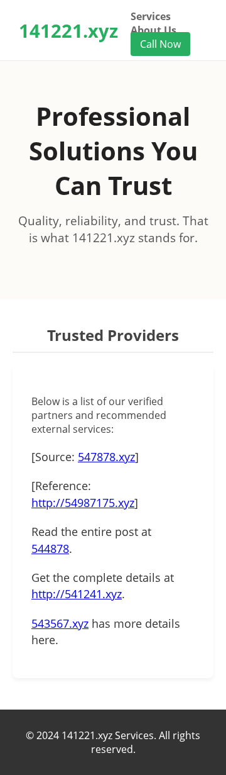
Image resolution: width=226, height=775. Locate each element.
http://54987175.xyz (82, 502)
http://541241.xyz (76, 593)
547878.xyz (106, 456)
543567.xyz (60, 623)
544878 (50, 548)
